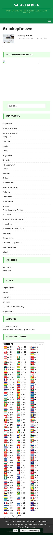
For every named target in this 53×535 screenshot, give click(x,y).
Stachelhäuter (9, 247)
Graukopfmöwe (24, 35)
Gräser (6, 177)
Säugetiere (8, 238)
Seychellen (7, 155)
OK (15, 531)
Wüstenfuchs (42, 38)
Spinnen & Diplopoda (12, 242)
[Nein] (49, 526)
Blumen (6, 173)
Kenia (5, 146)
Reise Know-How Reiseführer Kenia (19, 329)
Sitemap (7, 301)
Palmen (6, 192)
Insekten (7, 214)
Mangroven (8, 182)
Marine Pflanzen (10, 187)
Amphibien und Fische (13, 210)
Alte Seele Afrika (10, 326)
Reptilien (7, 233)
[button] (49, 20)
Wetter (6, 292)
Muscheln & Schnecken (13, 228)
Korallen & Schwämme (13, 219)
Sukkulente (8, 201)
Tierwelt (6, 206)
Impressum (8, 311)
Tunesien (7, 160)
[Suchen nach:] (26, 106)
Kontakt (6, 297)
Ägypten (7, 136)
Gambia (6, 141)
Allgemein (7, 123)
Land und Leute (10, 132)
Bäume (6, 168)
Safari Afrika (8, 287)
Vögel (5, 252)
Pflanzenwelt (9, 164)
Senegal (6, 150)
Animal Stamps (10, 128)
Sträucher (7, 196)
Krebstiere (7, 223)
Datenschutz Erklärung (13, 306)
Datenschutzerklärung (30, 531)
